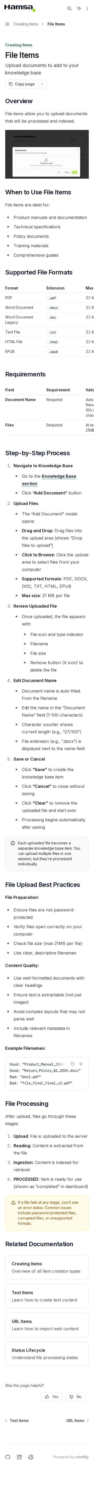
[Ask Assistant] (81, 1064)
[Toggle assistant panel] (79, 8)
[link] (47, 1267)
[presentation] (47, 1073)
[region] (47, 320)
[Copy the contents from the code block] (72, 1064)
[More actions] (87, 8)
